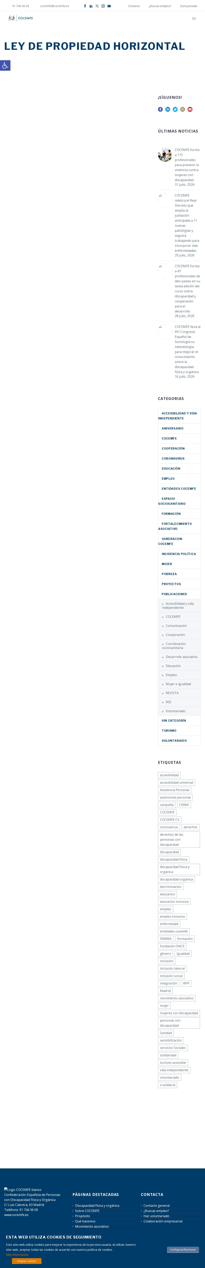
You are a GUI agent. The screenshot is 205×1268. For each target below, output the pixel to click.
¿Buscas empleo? (160, 6)
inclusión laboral (172, 968)
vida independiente (174, 1070)
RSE (168, 702)
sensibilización (171, 1040)
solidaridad (168, 1055)
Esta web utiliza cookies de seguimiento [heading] (53, 1237)
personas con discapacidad (170, 1023)
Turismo (169, 730)
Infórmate (92, 24)
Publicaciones (174, 594)
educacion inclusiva (174, 901)
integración (168, 983)
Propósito (82, 1216)
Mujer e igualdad (178, 684)
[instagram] (182, 110)
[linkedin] (167, 110)
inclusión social (171, 976)
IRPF (186, 983)
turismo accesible (173, 1062)
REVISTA (172, 693)
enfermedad (169, 924)
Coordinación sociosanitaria (174, 646)
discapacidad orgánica (176, 879)
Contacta (134, 6)
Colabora (177, 24)
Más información (17, 1255)
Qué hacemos (115, 24)
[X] (97, 6)
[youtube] (190, 110)
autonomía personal (175, 797)
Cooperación (173, 448)
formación (185, 938)
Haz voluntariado (156, 1216)
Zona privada (188, 6)
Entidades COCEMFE (179, 488)
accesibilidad (169, 775)
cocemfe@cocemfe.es (54, 6)
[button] (5, 65)
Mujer (167, 564)
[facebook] (160, 110)
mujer (164, 1005)
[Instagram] (103, 6)
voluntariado (169, 1077)
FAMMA (166, 938)
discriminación (170, 886)
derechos (190, 827)
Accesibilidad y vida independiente (178, 605)
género (165, 953)
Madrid (165, 990)
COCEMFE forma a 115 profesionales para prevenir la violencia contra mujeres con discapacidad (187, 165)
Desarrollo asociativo (182, 657)
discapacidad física (173, 859)
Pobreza (169, 574)
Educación (171, 468)
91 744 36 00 (20, 6)
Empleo (168, 478)
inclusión (166, 961)
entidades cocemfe (174, 931)
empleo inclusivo (172, 916)
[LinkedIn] (91, 6)
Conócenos (70, 24)
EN (194, 24)
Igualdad (183, 953)
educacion (167, 894)
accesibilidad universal (176, 782)
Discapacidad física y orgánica (97, 1205)
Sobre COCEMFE (87, 1211)
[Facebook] (85, 6)
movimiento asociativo (177, 998)
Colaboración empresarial (163, 1221)
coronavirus (173, 458)
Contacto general (157, 1205)
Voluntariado (175, 711)
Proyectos (171, 584)
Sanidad (166, 1033)
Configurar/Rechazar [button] (183, 1249)
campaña (167, 805)
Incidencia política (179, 554)
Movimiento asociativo (92, 1226)
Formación (171, 513)
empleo (165, 909)
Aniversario (173, 428)
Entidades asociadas (147, 24)
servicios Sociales (173, 1048)
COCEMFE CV (169, 819)
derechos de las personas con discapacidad (171, 839)
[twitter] (175, 110)
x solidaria (167, 1085)
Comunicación (176, 625)
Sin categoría (174, 720)
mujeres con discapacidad (179, 1013)
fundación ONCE (172, 946)
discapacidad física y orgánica (175, 869)
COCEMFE (169, 438)
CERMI (184, 805)
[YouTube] (109, 6)
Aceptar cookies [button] (26, 1261)
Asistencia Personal (174, 790)
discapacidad (169, 852)
